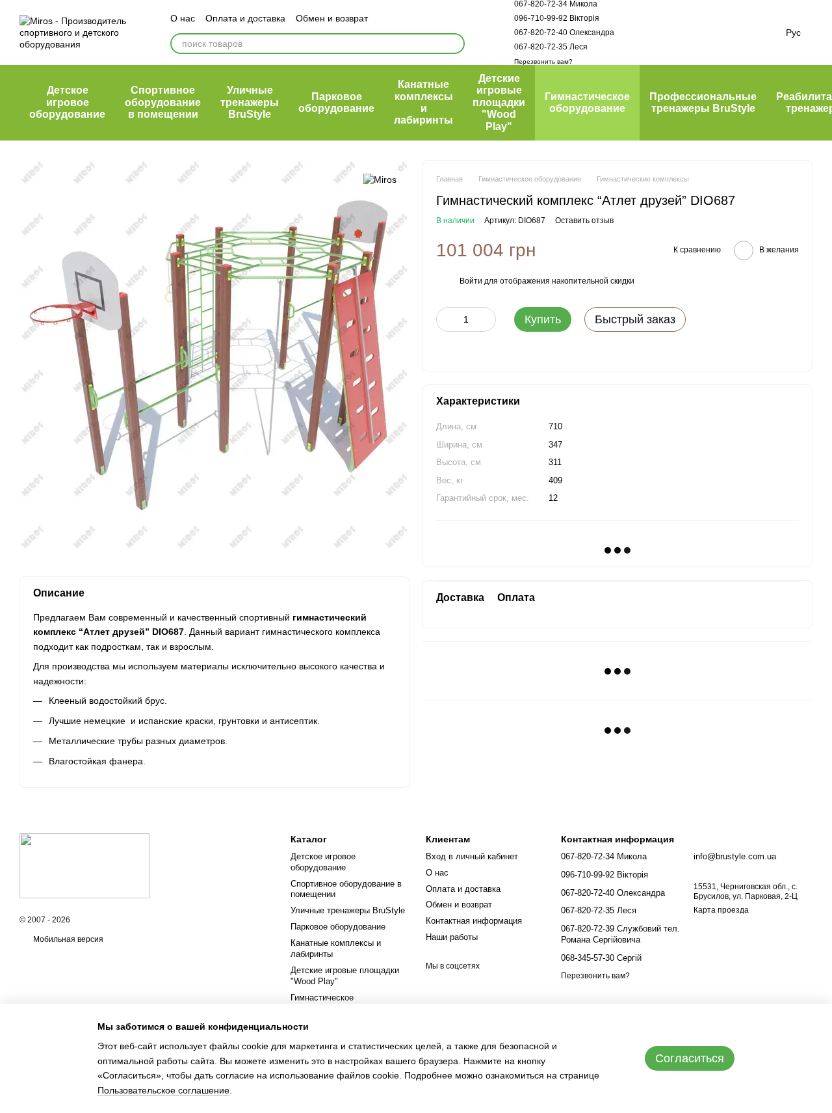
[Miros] (380, 179)
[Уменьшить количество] (446, 319)
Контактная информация (474, 921)
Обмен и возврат (332, 18)
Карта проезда (721, 910)
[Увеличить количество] (486, 319)
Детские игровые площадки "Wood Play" (499, 102)
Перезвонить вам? (543, 61)
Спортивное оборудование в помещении (163, 102)
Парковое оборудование (336, 102)
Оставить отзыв (584, 220)
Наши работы (452, 937)
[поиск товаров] (454, 43)
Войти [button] (471, 281)
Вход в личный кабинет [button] (472, 856)
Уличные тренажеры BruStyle (249, 102)
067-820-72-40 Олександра (564, 32)
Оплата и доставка (245, 18)
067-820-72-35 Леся (551, 46)
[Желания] (681, 32)
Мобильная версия (67, 939)
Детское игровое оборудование (67, 102)
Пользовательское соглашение (163, 1090)
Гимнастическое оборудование (587, 102)
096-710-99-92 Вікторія (556, 18)
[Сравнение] (648, 32)
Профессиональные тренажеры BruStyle (703, 102)
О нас (182, 18)
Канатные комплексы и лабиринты (423, 102)
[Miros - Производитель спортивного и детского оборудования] (85, 865)
